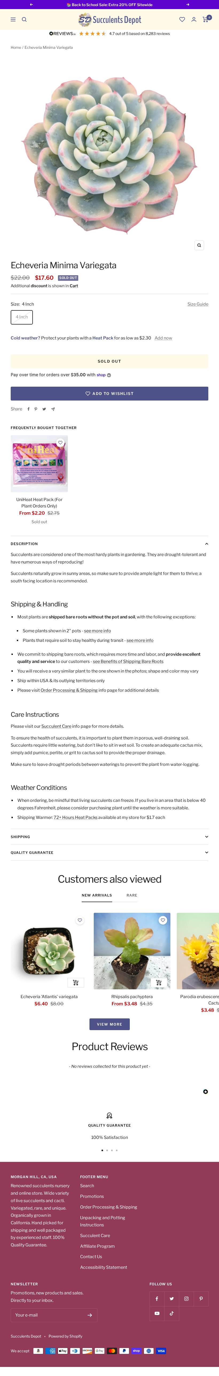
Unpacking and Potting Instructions (102, 1221)
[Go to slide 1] (102, 1150)
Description (24, 544)
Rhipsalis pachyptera (132, 996)
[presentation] (39, 463)
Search (87, 1185)
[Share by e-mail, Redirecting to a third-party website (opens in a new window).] (53, 409)
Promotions (92, 1196)
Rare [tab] (132, 895)
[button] (24, 19)
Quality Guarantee (32, 852)
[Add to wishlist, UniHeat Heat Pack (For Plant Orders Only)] (60, 442)
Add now (163, 338)
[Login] (193, 19)
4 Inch (22, 316)
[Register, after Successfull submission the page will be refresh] (90, 1315)
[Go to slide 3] (112, 1150)
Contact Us (91, 1256)
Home (16, 47)
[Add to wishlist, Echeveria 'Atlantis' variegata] (80, 920)
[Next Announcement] (188, 4)
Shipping (20, 837)
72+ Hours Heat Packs (75, 817)
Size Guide (197, 304)
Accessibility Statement (103, 1267)
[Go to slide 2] (107, 1150)
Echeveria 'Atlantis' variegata (49, 996)
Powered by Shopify (65, 1336)
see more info (97, 630)
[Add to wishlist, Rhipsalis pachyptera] (163, 920)
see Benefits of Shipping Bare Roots (128, 661)
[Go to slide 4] (117, 1150)
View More (109, 1024)
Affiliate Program (97, 1246)
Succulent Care (56, 726)
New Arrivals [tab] (97, 895)
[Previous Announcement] (31, 4)
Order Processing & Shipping (69, 690)
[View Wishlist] (182, 19)
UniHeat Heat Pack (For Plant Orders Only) (39, 503)
